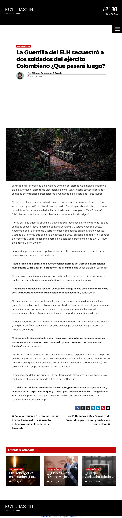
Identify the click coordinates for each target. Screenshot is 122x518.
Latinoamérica (23, 46)
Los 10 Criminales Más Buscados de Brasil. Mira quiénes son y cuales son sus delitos (88, 420)
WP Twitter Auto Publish (49, 517)
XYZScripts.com (76, 517)
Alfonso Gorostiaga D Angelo (47, 73)
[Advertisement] (61, 103)
